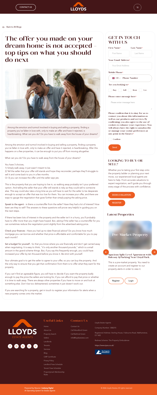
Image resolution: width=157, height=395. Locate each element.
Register (116, 281)
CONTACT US (26, 7)
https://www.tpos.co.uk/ (104, 345)
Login (131, 281)
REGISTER (116, 203)
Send (114, 148)
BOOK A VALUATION (121, 195)
